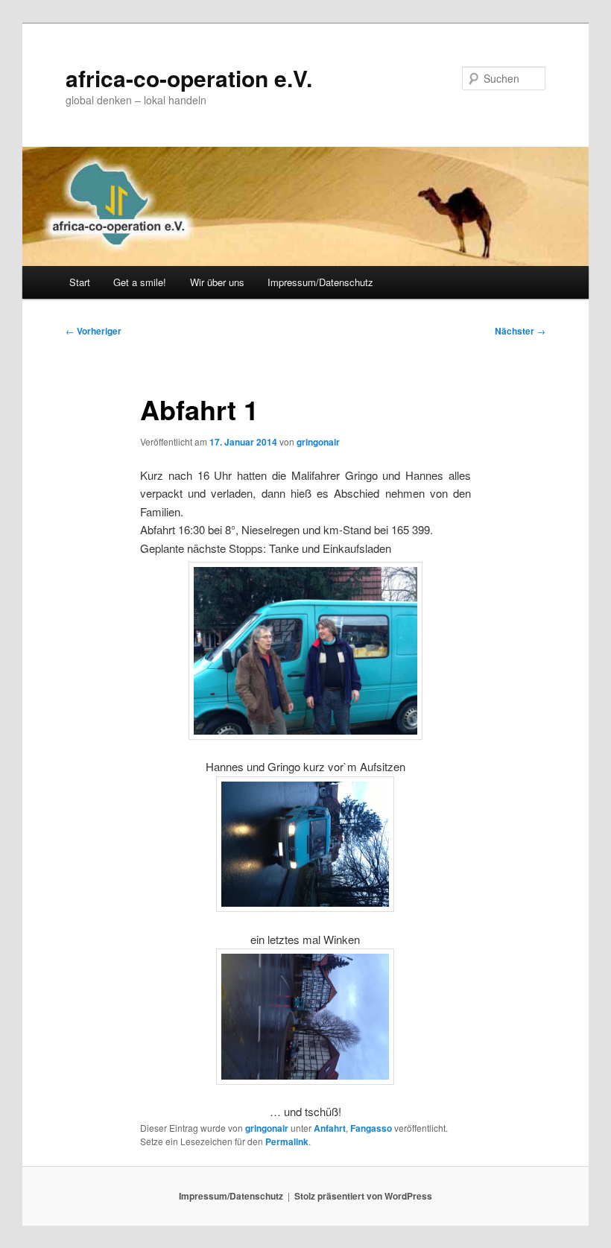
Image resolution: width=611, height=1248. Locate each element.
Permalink (286, 1141)
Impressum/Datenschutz (320, 282)
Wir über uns (217, 282)
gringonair (318, 442)
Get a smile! (139, 282)
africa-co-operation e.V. (189, 78)
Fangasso (371, 1128)
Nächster (520, 331)
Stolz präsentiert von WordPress (363, 1196)
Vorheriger (93, 331)
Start (79, 282)
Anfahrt (330, 1128)
